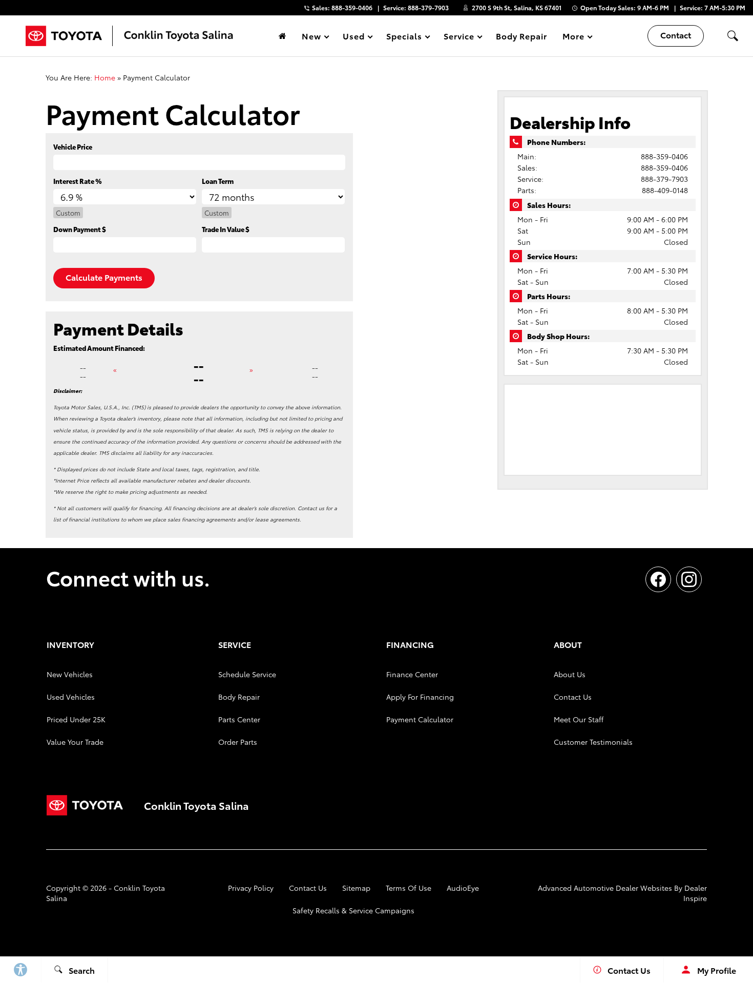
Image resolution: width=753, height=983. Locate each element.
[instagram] (689, 579)
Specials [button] (404, 38)
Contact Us (573, 697)
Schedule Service (247, 674)
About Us (569, 674)
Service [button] (458, 38)
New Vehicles (70, 674)
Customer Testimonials (593, 742)
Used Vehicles (71, 697)
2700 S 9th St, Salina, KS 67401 (516, 7)
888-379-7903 (664, 179)
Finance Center (412, 674)
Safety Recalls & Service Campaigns (353, 910)
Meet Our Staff (578, 719)
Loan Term (218, 180)
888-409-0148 (665, 190)
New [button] (313, 38)
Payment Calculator (419, 719)
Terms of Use (408, 888)
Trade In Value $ (225, 229)
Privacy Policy (251, 888)
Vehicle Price (72, 146)
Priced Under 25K (76, 719)
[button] (732, 35)
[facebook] (658, 579)
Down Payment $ (79, 229)
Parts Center (239, 719)
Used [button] (354, 38)
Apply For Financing (420, 697)
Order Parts (237, 742)
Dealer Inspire (695, 893)
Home (104, 77)
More (573, 38)
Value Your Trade (75, 742)
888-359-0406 (664, 156)
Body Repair (522, 35)
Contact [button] (675, 34)
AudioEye (463, 888)
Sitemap (356, 888)
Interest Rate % (77, 180)
